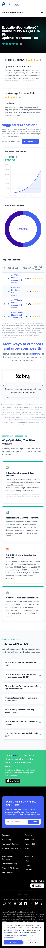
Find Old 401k (7, 872)
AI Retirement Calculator (7, 857)
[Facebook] (25, 903)
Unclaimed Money (9, 863)
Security (28, 870)
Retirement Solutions (10, 844)
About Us (29, 856)
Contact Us (29, 865)
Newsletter (29, 839)
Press (27, 848)
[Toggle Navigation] (41, 12)
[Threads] (15, 903)
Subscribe (33, 821)
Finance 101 (30, 844)
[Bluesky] (36, 903)
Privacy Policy (23, 894)
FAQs (27, 861)
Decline (33, 942)
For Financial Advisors (11, 848)
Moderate (28, 141)
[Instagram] (4, 903)
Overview (6, 835)
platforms (37, 354)
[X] (9, 903)
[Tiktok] (41, 903)
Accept (13, 942)
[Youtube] (20, 903)
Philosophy (6, 839)
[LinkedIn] (31, 903)
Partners (28, 835)
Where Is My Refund (10, 868)
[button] (23, 664)
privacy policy (12, 930)
